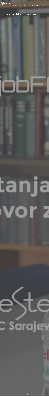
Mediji (33, 5)
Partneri (29, 5)
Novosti (12, 5)
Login (41, 5)
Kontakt (45, 5)
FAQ (37, 5)
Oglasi (16, 5)
